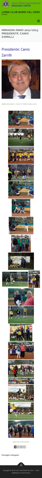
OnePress (15, 473)
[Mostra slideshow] (21, 442)
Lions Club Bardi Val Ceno (21, 12)
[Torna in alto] (21, 465)
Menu (38, 21)
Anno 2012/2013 (8, 104)
